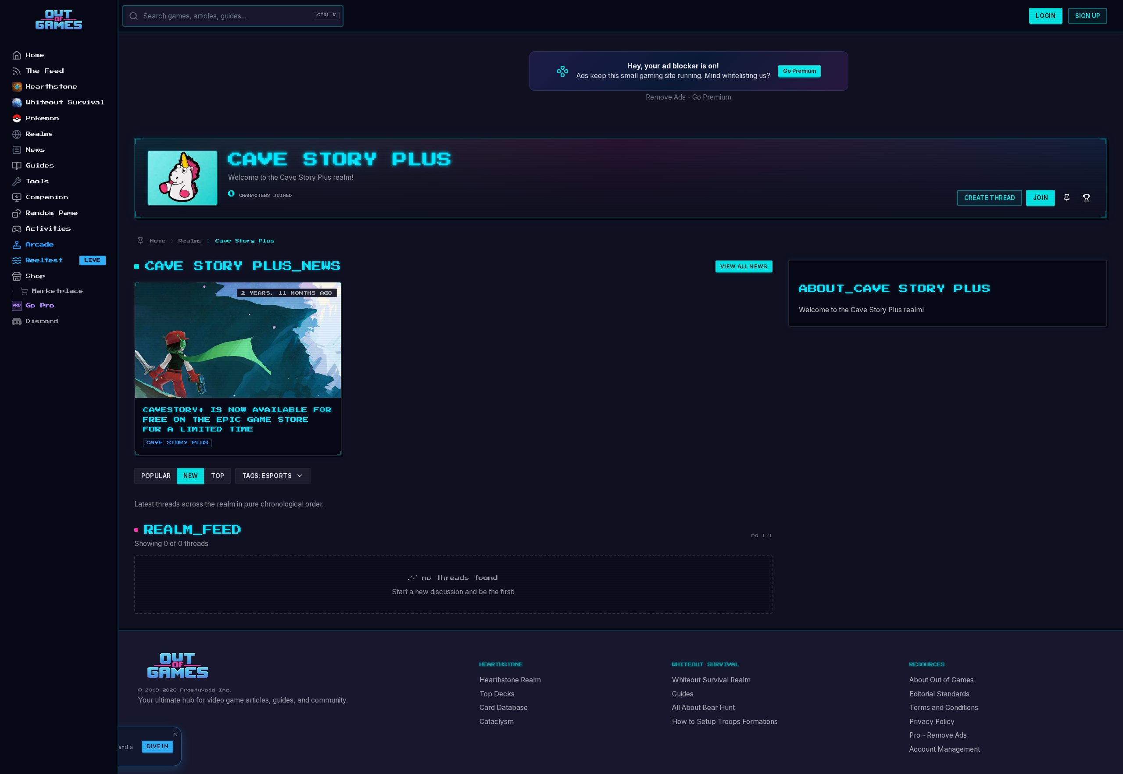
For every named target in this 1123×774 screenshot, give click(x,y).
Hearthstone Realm (510, 680)
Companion (47, 197)
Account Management (944, 749)
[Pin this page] (140, 241)
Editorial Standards (939, 694)
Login (1045, 15)
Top (218, 475)
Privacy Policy (932, 721)
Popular (156, 475)
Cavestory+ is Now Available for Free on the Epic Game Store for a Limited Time (237, 419)
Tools (37, 181)
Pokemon (42, 118)
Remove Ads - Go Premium (688, 97)
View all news (744, 266)
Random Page (52, 212)
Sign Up (1088, 15)
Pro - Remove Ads (938, 735)
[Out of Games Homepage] (177, 665)
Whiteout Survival (65, 102)
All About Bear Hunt (703, 707)
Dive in (157, 746)
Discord (42, 321)
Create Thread (990, 197)
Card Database (503, 707)
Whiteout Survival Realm (711, 680)
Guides (683, 694)
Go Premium (799, 71)
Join (1040, 197)
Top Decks (497, 694)
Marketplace (57, 291)
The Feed (45, 70)
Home (35, 55)
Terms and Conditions (943, 707)
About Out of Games (941, 680)
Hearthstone (52, 86)
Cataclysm (496, 721)
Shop (35, 276)
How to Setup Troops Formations (725, 721)
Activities (48, 228)
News (35, 149)
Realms (40, 134)
